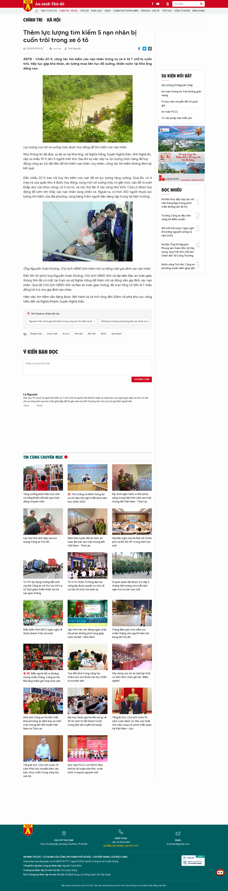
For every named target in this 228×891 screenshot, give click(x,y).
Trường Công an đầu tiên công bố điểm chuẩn (176, 217)
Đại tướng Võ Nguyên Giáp (177, 85)
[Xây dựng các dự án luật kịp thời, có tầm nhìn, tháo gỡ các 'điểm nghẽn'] (132, 657)
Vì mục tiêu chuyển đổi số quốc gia (179, 103)
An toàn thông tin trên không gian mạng (181, 93)
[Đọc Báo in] (169, 3)
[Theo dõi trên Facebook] (153, 4)
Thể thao (167, 10)
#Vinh (104, 333)
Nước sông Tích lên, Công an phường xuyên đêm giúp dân (178, 266)
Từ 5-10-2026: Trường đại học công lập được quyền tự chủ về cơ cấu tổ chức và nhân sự (86, 586)
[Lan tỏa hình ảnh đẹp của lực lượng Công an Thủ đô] (43, 521)
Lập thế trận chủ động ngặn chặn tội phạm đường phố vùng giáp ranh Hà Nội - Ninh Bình (87, 633)
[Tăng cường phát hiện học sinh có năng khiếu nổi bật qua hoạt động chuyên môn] (43, 477)
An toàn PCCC (169, 111)
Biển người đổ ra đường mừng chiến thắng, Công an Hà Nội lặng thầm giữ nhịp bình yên (41, 677)
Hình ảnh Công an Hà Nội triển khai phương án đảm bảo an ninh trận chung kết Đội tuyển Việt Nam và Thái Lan (42, 723)
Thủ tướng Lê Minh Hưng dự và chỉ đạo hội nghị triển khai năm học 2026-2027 (87, 498)
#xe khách (117, 333)
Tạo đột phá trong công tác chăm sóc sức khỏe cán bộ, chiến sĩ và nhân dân (87, 677)
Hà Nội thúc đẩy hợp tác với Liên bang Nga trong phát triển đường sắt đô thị (177, 203)
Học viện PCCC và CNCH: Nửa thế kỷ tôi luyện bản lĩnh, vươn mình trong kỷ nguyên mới (85, 769)
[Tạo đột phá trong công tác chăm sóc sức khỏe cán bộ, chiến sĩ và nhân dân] (87, 657)
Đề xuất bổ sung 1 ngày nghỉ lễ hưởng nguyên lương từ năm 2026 (177, 232)
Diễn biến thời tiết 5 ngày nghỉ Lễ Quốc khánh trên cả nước (42, 631)
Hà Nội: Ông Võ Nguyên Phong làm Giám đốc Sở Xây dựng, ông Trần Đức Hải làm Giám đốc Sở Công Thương (177, 250)
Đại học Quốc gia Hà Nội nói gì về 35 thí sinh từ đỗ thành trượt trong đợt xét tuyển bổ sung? (87, 721)
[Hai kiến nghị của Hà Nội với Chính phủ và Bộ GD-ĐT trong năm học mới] (132, 521)
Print (150, 49)
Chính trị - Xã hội (68, 10)
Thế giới (84, 10)
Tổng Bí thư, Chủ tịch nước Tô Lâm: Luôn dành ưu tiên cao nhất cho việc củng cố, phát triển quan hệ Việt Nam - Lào (132, 723)
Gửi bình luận (141, 379)
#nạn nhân (52, 333)
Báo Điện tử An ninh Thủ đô (28, 6)
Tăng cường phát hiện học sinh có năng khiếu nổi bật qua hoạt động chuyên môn (41, 498)
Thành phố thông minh (125, 10)
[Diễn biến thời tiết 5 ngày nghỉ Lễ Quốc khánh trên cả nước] (43, 613)
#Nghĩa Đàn (36, 333)
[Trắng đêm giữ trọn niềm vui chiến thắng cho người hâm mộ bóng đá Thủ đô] (132, 613)
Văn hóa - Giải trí (150, 10)
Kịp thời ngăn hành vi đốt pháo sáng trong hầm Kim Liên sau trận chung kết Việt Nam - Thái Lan (131, 498)
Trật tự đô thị (49, 10)
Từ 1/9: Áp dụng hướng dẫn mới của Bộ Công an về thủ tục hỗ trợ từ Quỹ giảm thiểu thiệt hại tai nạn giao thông (42, 588)
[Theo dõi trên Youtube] (158, 4)
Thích (26, 405)
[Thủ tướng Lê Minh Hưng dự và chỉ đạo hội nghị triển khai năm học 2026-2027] (87, 477)
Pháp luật (96, 10)
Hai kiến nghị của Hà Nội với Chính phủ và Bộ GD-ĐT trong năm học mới (132, 542)
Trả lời (39, 405)
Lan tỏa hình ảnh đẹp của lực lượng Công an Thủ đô (40, 540)
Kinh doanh (198, 10)
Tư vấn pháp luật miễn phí (176, 118)
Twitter (144, 49)
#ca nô (66, 333)
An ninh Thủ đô (49, 4)
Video (108, 10)
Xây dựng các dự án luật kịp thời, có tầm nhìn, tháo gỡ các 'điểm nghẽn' (131, 677)
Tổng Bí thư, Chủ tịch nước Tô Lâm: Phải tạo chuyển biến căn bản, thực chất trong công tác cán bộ (41, 771)
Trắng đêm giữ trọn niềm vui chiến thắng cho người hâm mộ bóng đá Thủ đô (130, 633)
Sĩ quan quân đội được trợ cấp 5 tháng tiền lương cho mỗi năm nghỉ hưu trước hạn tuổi (130, 586)
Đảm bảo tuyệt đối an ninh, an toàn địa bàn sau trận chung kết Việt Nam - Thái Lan (86, 542)
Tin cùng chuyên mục (43, 457)
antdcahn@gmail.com (178, 844)
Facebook (139, 49)
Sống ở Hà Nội (182, 10)
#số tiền (92, 333)
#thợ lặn (79, 333)
